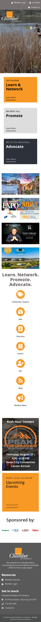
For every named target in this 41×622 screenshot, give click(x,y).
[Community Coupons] (20, 295)
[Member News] (20, 399)
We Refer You (13, 111)
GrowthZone (26, 619)
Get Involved (12, 80)
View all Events (12, 505)
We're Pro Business (18, 142)
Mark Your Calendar (19, 478)
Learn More (11, 97)
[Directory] (20, 330)
